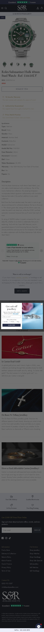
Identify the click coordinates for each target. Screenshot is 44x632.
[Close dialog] (41, 304)
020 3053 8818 (25, 630)
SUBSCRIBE (11, 325)
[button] (38, 626)
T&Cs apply (15, 313)
